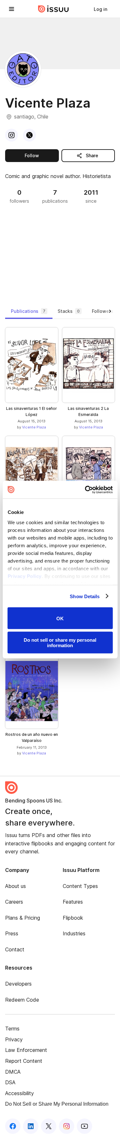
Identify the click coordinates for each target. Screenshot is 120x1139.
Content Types (80, 886)
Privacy (14, 1039)
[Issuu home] (53, 8)
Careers (14, 902)
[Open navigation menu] (11, 9)
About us (15, 886)
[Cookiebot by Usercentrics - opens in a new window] (85, 489)
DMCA (12, 1072)
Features (73, 902)
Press (11, 933)
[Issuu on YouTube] (84, 1126)
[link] (100, 9)
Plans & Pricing (22, 918)
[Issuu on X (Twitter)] (48, 1126)
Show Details (85, 596)
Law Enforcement (26, 1050)
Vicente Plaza (34, 427)
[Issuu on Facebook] (12, 1126)
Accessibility (19, 1093)
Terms (12, 1028)
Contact (14, 949)
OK (60, 618)
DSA (10, 1082)
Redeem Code (22, 1000)
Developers (18, 983)
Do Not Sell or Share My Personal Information (56, 1104)
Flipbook (73, 918)
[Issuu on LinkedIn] (30, 1126)
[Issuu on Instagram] (66, 1126)
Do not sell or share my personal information (60, 642)
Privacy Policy (24, 576)
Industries (74, 933)
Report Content (23, 1061)
